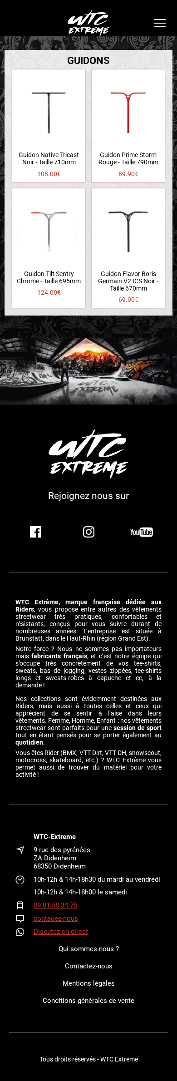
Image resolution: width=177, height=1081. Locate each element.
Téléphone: (24, 905)
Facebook (36, 532)
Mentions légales (89, 983)
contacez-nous (56, 918)
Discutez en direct (61, 932)
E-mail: (24, 918)
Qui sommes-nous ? (89, 949)
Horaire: (24, 879)
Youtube (142, 532)
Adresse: (24, 858)
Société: (24, 837)
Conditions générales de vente (88, 1001)
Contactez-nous (89, 966)
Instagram (89, 532)
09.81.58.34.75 (55, 905)
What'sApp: (24, 932)
